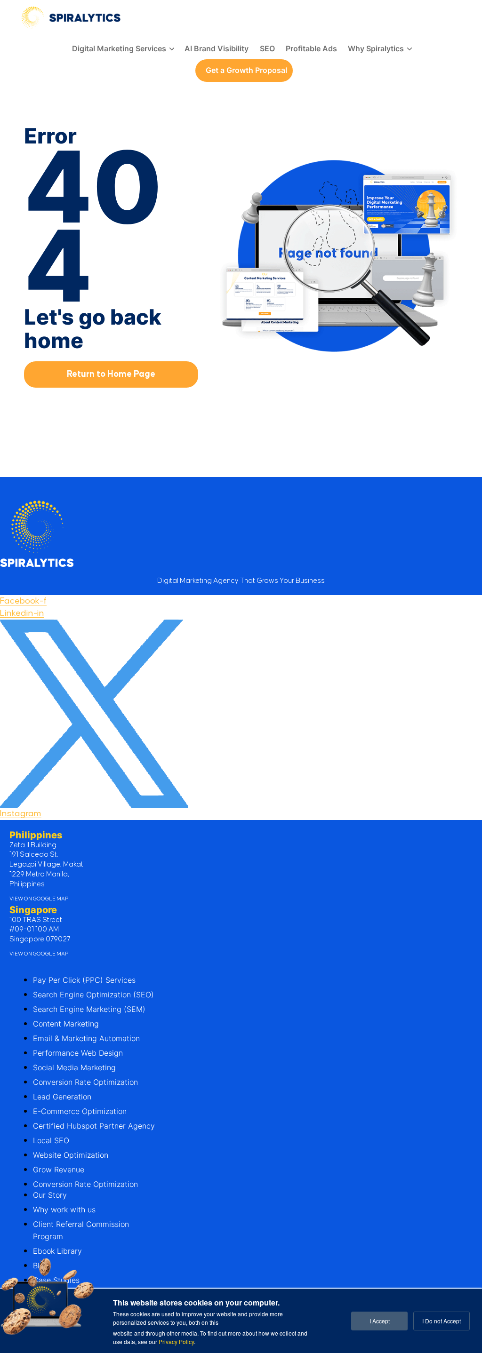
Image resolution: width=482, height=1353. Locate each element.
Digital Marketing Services (119, 48)
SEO (267, 48)
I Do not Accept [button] (441, 1321)
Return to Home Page (111, 374)
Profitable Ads (311, 48)
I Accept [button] (380, 1321)
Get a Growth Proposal (246, 70)
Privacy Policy (176, 1341)
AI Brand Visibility (217, 48)
